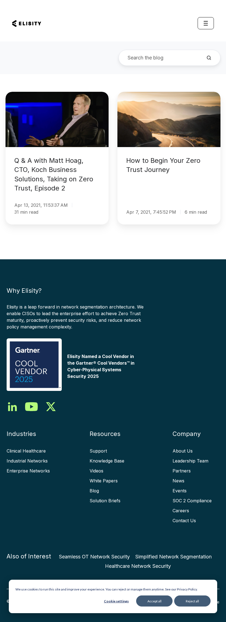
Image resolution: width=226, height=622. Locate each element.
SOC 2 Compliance (192, 500)
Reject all (192, 601)
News (178, 481)
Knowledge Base (107, 461)
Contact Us (184, 520)
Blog (94, 490)
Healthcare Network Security (138, 566)
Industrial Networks (27, 461)
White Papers (104, 481)
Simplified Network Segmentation (173, 557)
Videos (96, 471)
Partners (182, 471)
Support (98, 451)
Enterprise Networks (28, 471)
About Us (183, 451)
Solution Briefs (105, 500)
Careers (181, 510)
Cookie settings (116, 601)
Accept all (154, 601)
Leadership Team (190, 461)
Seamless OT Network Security (94, 557)
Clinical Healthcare (26, 451)
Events (180, 490)
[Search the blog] (209, 58)
